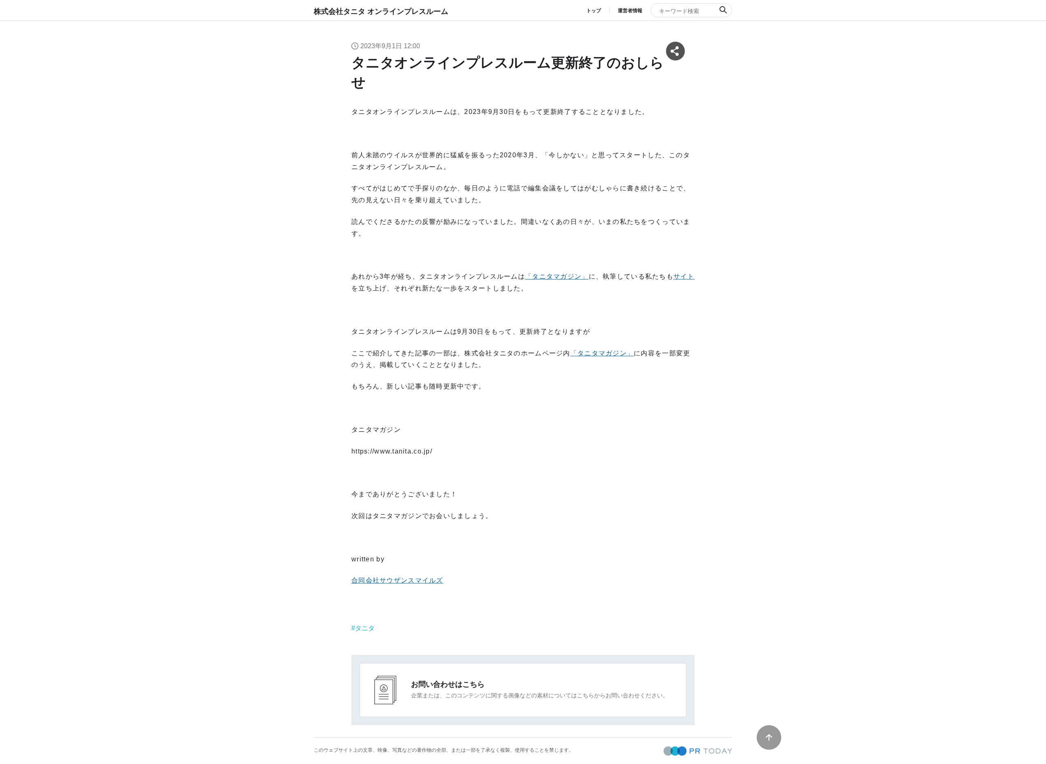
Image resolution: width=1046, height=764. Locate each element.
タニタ (365, 628)
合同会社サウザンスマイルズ (397, 580)
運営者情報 (630, 10)
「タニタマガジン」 (557, 276)
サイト (684, 276)
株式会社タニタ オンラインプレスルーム (381, 11)
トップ (593, 10)
